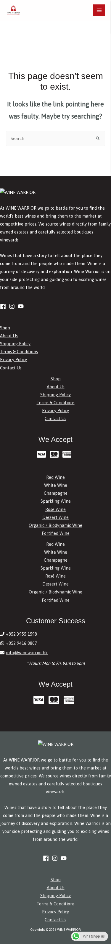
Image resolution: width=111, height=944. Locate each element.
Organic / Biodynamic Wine (55, 525)
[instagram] (13, 306)
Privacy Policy (13, 359)
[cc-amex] (68, 454)
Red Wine (55, 477)
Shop (5, 327)
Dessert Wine (55, 517)
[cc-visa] (43, 454)
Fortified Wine (56, 533)
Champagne (55, 493)
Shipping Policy (15, 343)
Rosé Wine (55, 509)
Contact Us (11, 367)
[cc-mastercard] (55, 454)
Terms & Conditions (19, 351)
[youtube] (21, 306)
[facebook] (4, 306)
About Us (9, 335)
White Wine (55, 485)
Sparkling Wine (56, 501)
